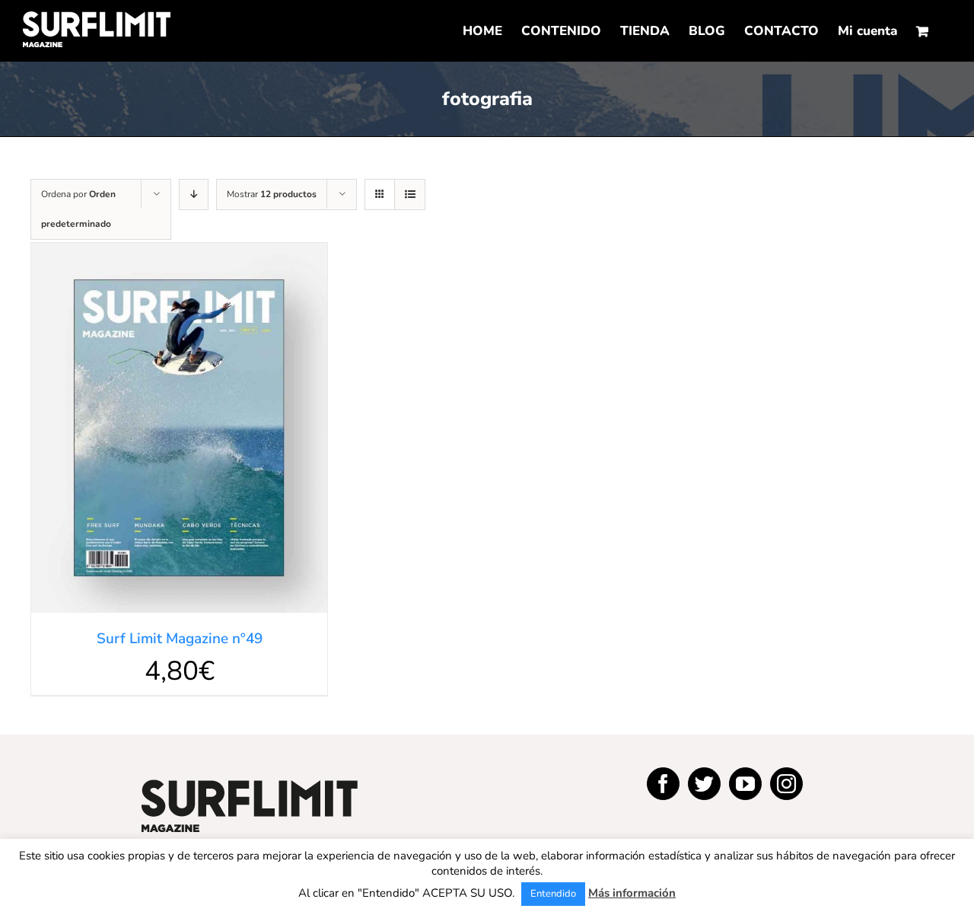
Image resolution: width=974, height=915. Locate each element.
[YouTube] (745, 783)
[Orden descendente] (193, 194)
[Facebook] (663, 783)
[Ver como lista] (410, 194)
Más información (632, 893)
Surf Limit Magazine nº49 (180, 639)
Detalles (179, 430)
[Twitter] (704, 783)
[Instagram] (786, 783)
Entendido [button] (553, 894)
